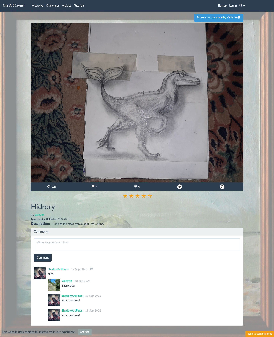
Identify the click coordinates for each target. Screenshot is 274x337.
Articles (66, 5)
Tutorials (79, 5)
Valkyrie (40, 215)
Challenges (52, 5)
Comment (43, 257)
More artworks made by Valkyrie (217, 17)
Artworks (37, 5)
